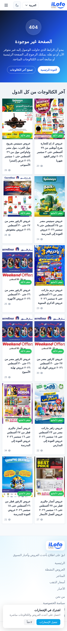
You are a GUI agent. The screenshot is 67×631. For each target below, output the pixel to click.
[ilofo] (58, 5)
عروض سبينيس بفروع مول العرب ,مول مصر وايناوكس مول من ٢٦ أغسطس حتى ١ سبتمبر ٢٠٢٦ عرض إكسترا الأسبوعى (17, 154)
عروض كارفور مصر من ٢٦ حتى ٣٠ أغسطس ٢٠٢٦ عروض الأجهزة (17, 294)
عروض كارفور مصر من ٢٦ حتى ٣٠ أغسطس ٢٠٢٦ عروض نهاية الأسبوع (17, 365)
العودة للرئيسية (49, 69)
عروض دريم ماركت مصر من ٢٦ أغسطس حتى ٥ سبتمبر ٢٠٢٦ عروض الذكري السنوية (50, 296)
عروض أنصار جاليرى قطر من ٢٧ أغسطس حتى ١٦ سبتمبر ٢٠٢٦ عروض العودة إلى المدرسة (18, 437)
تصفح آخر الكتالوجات (21, 69)
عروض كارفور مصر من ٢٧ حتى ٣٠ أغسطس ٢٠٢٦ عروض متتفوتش (17, 225)
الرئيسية (60, 563)
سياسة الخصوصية (54, 603)
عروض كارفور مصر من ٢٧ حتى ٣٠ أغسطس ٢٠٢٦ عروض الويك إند (50, 363)
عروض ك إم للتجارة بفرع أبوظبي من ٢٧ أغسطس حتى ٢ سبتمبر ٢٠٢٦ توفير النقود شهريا (50, 152)
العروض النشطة (55, 569)
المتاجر (60, 575)
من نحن (60, 596)
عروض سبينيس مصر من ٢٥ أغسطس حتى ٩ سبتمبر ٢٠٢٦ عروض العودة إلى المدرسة (50, 227)
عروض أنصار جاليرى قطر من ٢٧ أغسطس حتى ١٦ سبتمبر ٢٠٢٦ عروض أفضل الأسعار (51, 508)
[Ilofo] (55, 545)
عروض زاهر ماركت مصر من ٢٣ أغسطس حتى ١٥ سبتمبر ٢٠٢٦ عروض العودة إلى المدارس (51, 437)
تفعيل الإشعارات (48, 622)
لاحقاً (29, 622)
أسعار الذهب (57, 582)
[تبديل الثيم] (17, 5)
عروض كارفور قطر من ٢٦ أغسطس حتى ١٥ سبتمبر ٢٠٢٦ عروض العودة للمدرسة (17, 508)
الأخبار (61, 588)
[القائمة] (6, 5)
